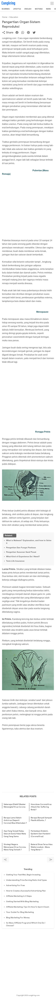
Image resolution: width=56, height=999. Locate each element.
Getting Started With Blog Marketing (22, 901)
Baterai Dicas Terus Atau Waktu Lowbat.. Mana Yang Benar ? (41, 847)
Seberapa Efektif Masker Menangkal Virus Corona (15, 805)
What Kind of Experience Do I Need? (23, 556)
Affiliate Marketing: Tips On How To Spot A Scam (27, 907)
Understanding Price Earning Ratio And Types (26, 880)
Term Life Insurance (15, 561)
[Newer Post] (5, 859)
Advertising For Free (15, 885)
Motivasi (39, 9)
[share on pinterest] (29, 33)
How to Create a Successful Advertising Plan (26, 891)
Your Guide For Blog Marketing (20, 912)
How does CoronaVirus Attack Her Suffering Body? (41, 807)
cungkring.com (34, 995)
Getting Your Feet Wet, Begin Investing (23, 875)
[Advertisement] (28, 205)
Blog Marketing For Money (18, 917)
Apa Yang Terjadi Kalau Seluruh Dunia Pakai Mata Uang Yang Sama (15, 833)
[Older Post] (50, 859)
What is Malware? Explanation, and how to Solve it (28, 541)
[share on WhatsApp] (23, 33)
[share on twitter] (35, 33)
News (48, 9)
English (27, 9)
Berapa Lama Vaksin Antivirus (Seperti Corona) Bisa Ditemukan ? (15, 820)
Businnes (6, 9)
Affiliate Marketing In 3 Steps (19, 896)
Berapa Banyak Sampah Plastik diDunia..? (41, 819)
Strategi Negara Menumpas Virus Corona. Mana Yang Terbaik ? (15, 847)
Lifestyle (17, 9)
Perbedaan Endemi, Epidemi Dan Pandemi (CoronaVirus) (40, 833)
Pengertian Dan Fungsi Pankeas (21, 547)
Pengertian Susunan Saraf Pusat (21, 552)
